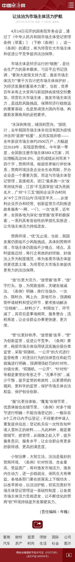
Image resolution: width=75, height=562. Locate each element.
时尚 (31, 543)
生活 (43, 543)
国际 (55, 537)
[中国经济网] (13, 5)
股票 (31, 537)
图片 (67, 543)
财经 (18, 537)
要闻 (6, 537)
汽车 (6, 543)
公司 (67, 537)
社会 (55, 543)
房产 (18, 543)
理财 (43, 537)
